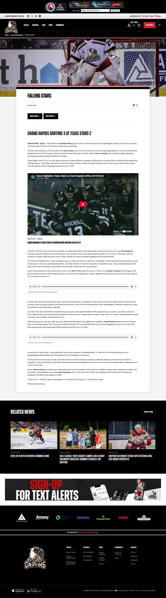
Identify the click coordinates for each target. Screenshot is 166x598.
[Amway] (42, 517)
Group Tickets (71, 552)
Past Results (87, 560)
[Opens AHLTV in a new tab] (96, 4)
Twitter (133, 552)
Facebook (134, 556)
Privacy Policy (122, 590)
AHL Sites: (77, 11)
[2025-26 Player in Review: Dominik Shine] (34, 435)
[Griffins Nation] (83, 489)
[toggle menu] (159, 25)
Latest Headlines (17, 35)
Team (43, 25)
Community (60, 25)
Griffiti (101, 564)
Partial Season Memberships (71, 563)
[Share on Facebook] (133, 105)
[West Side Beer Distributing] (144, 517)
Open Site (115, 11)
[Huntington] (103, 517)
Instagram (134, 560)
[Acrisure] (22, 517)
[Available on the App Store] (18, 590)
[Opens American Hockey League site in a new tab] (55, 7)
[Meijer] (123, 517)
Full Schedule (87, 556)
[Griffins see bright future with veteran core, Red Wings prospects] (132, 435)
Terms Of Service (134, 590)
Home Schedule (88, 552)
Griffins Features (102, 559)
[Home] (11, 27)
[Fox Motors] (83, 517)
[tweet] (137, 105)
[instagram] (36, 16)
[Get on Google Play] (34, 590)
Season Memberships (70, 557)
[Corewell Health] (62, 517)
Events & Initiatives (118, 553)
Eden (153, 590)
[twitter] (32, 16)
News (51, 25)
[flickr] (40, 16)
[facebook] (28, 16)
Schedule (35, 25)
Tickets (26, 25)
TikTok (133, 564)
